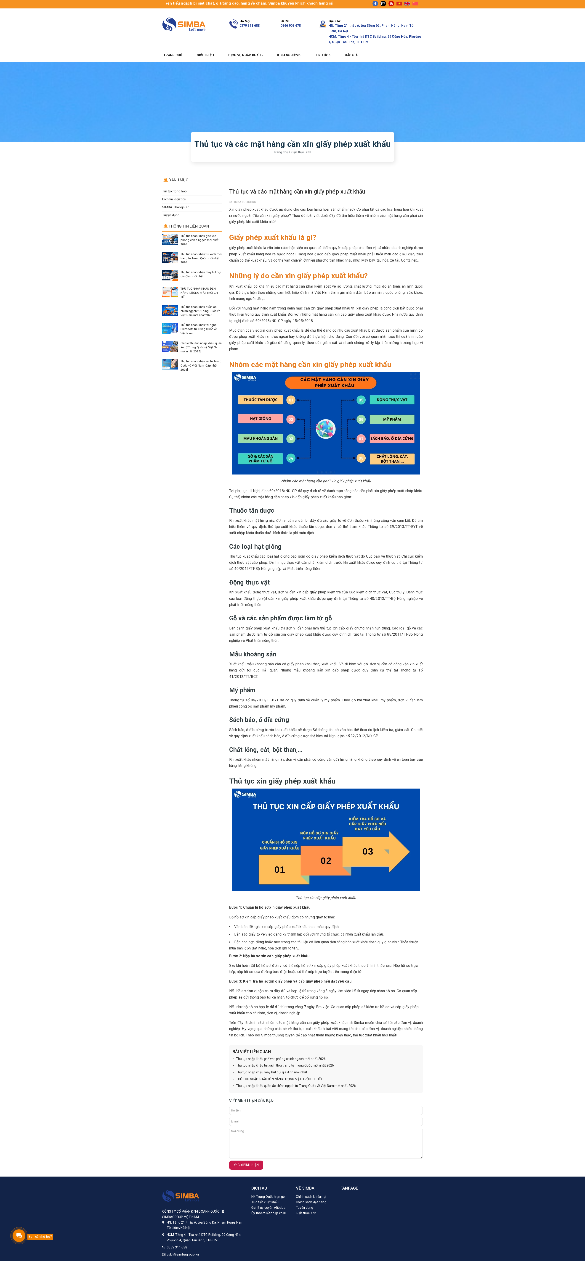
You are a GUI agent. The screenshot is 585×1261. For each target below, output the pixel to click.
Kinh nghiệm (288, 55)
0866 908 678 (291, 25)
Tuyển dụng (171, 215)
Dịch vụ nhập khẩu (245, 55)
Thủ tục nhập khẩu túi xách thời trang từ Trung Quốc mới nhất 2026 (285, 1065)
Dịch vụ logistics (174, 199)
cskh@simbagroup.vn (183, 1254)
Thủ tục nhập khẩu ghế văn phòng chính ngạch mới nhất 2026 (281, 1059)
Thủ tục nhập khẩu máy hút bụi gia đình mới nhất (271, 1072)
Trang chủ (172, 55)
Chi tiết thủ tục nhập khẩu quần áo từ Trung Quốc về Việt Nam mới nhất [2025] (201, 347)
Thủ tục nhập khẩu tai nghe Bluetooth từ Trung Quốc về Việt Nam (199, 329)
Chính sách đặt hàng (311, 1202)
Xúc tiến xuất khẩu (265, 1202)
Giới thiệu (205, 55)
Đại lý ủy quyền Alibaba (268, 1207)
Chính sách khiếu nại (311, 1196)
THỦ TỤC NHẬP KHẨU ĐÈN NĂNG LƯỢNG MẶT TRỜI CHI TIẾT (279, 1079)
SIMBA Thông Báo (175, 207)
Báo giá (351, 55)
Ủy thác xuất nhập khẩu (268, 1213)
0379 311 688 (249, 25)
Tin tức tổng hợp (174, 191)
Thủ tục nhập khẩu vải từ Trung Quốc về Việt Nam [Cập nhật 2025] (201, 365)
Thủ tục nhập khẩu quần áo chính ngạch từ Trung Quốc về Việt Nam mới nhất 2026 (296, 1086)
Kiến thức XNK (306, 1213)
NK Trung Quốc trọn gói (268, 1196)
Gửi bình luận (248, 1165)
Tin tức (322, 55)
